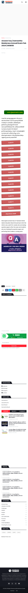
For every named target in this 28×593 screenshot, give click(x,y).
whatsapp (4, 388)
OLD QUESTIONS (14, 516)
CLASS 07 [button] (11, 178)
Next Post (23, 331)
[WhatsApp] (16, 290)
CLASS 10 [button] (11, 196)
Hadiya (14, 512)
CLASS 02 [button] (11, 148)
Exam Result (4, 405)
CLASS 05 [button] (11, 166)
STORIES (14, 520)
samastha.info (5, 402)
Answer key (8, 38)
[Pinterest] (13, 290)
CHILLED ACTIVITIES (14, 506)
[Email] (20, 290)
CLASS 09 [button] (11, 190)
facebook (4, 386)
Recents (14, 411)
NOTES (14, 514)
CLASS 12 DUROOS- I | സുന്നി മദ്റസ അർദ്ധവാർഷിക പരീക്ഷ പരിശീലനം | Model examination (12, 481)
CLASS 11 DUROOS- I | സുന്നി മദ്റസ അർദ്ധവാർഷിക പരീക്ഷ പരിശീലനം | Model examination (12, 496)
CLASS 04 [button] (11, 160)
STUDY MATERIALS (14, 522)
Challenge (14, 508)
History (3, 532)
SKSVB (14, 532)
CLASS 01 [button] (11, 142)
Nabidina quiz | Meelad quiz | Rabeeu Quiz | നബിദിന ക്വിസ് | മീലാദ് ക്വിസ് (16, 416)
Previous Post (5, 331)
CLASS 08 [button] (11, 184)
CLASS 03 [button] (11, 154)
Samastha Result (5, 407)
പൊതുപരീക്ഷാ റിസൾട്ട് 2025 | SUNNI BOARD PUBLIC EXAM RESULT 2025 (17, 430)
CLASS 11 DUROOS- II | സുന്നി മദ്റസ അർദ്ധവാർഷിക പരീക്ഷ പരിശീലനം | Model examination (12, 488)
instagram (4, 390)
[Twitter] (10, 290)
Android (12, 590)
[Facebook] (6, 290)
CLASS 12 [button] (11, 208)
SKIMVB (13, 286)
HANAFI (14, 510)
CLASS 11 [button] (11, 202)
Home (2, 38)
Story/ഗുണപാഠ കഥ (14, 525)
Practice (14, 518)
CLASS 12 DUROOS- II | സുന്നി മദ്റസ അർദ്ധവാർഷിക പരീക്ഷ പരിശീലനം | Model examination (12, 473)
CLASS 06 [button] (11, 172)
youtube (5, 392)
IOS (17, 590)
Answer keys (14, 504)
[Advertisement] (14, 20)
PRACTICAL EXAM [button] (11, 214)
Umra (19, 532)
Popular (5, 411)
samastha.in (4, 400)
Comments (22, 411)
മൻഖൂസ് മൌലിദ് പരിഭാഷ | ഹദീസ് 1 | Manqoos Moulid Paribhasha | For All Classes (17, 423)
